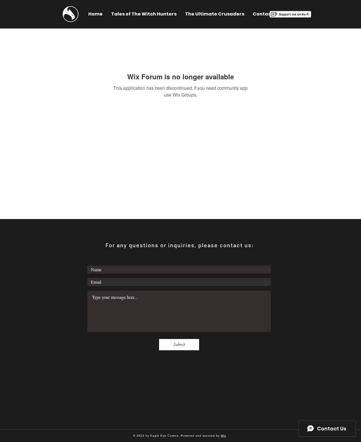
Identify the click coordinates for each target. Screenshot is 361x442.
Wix (223, 435)
